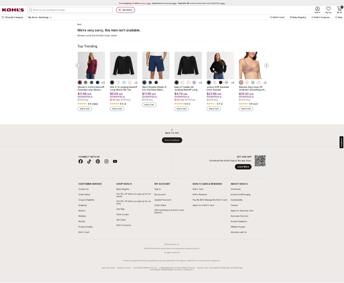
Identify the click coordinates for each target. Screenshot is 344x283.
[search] (30, 9)
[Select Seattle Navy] (97, 82)
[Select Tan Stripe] (226, 82)
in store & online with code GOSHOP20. (201, 3)
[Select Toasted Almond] (241, 82)
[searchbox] (70, 10)
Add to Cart (84, 109)
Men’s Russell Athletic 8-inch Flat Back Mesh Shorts (154, 88)
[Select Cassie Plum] (220, 82)
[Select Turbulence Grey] (150, 82)
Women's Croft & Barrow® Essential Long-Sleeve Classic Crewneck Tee (91, 88)
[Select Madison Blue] (91, 82)
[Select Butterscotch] (247, 82)
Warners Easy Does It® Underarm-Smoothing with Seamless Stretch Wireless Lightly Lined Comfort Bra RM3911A (252, 88)
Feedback (341, 142)
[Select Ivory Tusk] (118, 82)
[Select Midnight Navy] (144, 82)
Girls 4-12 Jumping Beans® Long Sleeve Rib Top (123, 88)
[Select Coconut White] (215, 82)
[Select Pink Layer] (130, 82)
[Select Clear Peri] (124, 82)
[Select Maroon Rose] (80, 82)
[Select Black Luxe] (112, 82)
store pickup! (164, 3)
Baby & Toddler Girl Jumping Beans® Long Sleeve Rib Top (185, 88)
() (95, 104)
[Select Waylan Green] (86, 82)
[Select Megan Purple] (194, 82)
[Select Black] (156, 82)
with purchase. (135, 3)
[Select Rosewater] (259, 82)
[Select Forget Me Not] (253, 82)
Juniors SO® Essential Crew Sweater (218, 88)
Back (79, 24)
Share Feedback (172, 140)
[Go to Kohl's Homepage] (13, 10)
